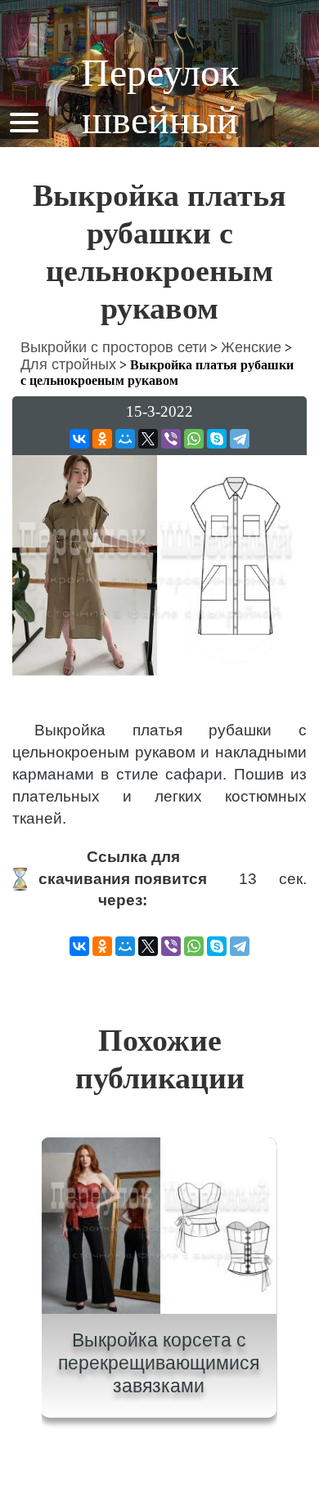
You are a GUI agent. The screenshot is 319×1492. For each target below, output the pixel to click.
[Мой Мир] (125, 439)
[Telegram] (239, 439)
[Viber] (171, 439)
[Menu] (23, 121)
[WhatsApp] (194, 439)
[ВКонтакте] (79, 439)
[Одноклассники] (102, 439)
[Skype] (217, 439)
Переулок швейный (160, 96)
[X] (148, 439)
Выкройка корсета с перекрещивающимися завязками (158, 1362)
